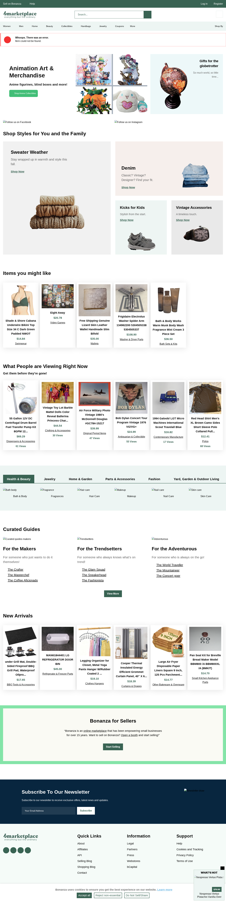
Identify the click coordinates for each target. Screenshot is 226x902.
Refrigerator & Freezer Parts (57, 674)
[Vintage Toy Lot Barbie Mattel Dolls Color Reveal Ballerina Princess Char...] (57, 415)
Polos (205, 441)
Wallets (95, 343)
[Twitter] (13, 850)
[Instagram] (28, 850)
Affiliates (82, 849)
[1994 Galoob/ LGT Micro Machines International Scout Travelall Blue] (168, 415)
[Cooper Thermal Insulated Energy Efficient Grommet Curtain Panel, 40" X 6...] (131, 657)
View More (113, 593)
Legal (130, 843)
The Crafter (15, 569)
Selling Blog (84, 861)
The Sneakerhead (94, 575)
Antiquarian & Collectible (131, 436)
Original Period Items (94, 433)
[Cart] (219, 14)
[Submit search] (147, 14)
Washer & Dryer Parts (131, 339)
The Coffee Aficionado (23, 580)
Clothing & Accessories (57, 430)
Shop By (219, 26)
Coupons (119, 26)
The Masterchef (18, 575)
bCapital (132, 866)
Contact (82, 872)
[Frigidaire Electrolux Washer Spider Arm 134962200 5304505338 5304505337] (131, 315)
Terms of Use (184, 861)
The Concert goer (168, 575)
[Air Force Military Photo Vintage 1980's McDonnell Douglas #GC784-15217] (94, 415)
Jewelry (103, 26)
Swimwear (21, 343)
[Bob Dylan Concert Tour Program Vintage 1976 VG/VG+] (131, 415)
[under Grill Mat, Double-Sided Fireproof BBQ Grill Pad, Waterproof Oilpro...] (20, 657)
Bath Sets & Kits (168, 344)
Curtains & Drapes (131, 686)
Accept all (84, 895)
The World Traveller (169, 565)
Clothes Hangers (94, 683)
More (132, 26)
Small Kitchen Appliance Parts (205, 680)
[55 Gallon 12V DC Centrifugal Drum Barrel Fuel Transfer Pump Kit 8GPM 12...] (20, 415)
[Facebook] (6, 850)
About (81, 843)
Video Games (57, 322)
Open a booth (129, 735)
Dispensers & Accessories (20, 441)
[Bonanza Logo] (20, 14)
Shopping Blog (86, 866)
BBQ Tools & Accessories (21, 684)
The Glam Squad (93, 569)
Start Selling (113, 746)
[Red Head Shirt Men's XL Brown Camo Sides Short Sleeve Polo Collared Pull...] (205, 415)
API (79, 855)
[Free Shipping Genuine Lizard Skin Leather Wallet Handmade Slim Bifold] (94, 315)
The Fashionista (93, 580)
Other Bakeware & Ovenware (168, 684)
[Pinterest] (21, 850)
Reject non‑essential (108, 895)
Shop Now (17, 171)
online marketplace (95, 730)
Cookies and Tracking (189, 849)
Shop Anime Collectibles (25, 93)
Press (130, 855)
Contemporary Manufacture (168, 437)
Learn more (164, 889)
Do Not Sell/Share (137, 895)
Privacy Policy (185, 855)
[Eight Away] (57, 315)
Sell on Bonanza (12, 3)
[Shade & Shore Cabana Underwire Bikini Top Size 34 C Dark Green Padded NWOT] (20, 315)
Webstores (133, 861)
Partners (132, 849)
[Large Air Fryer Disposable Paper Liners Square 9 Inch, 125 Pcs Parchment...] (168, 657)
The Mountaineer (168, 570)
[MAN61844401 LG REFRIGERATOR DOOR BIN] (57, 657)
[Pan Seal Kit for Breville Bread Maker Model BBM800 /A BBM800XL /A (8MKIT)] (205, 657)
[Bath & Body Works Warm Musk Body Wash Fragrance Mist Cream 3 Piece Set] (168, 315)
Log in (204, 3)
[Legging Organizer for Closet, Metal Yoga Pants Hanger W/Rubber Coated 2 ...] (94, 657)
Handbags (86, 26)
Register (218, 3)
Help (32, 3)
